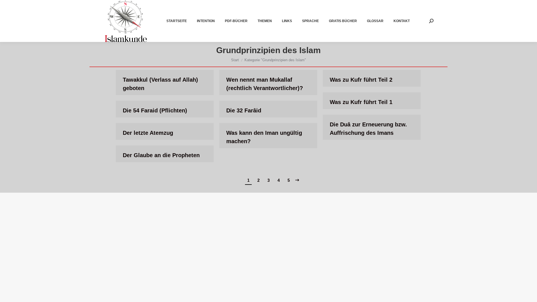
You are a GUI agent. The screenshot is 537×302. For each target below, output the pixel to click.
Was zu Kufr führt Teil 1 (361, 102)
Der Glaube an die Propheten (161, 155)
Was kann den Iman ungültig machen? (264, 137)
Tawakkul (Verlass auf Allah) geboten (160, 84)
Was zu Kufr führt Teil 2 (361, 80)
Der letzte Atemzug (148, 133)
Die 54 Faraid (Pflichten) (155, 110)
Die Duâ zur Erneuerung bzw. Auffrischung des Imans (368, 128)
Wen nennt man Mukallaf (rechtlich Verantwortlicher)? (264, 84)
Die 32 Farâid (243, 110)
